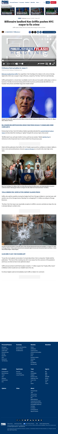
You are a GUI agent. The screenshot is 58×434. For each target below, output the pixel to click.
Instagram (22, 420)
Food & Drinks (5, 380)
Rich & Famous (5, 373)
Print (38, 32)
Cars (3, 376)
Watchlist (33, 2)
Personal (18, 371)
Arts (3, 381)
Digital (32, 371)
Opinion (4, 388)
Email (40, 32)
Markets (27, 2)
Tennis (46, 383)
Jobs (32, 392)
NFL (46, 371)
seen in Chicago (29, 149)
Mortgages (4, 347)
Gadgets (32, 375)
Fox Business (5, 2)
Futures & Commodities (36, 352)
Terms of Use (34, 394)
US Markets (33, 348)
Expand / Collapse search (44, 2)
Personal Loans (5, 352)
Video (18, 388)
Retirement (4, 359)
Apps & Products (34, 411)
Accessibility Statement (36, 404)
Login (47, 2)
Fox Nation (33, 407)
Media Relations (34, 399)
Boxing (46, 378)
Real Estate (19, 369)
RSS (33, 420)
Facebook (30, 32)
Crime (19, 18)
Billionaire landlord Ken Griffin (10, 74)
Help (37, 423)
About (32, 388)
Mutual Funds (34, 364)
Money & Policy (19, 348)
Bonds (32, 354)
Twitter (32, 32)
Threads (35, 32)
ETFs (32, 355)
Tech (32, 369)
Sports (47, 369)
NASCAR (47, 376)
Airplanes (4, 378)
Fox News (33, 406)
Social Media (33, 373)
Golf (46, 381)
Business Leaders (35, 357)
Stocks (32, 347)
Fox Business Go (34, 409)
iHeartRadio (41, 420)
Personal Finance (14, 2)
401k (3, 357)
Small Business (19, 350)
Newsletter (36, 420)
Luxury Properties (20, 375)
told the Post (46, 137)
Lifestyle (4, 369)
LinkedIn (30, 420)
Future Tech (33, 380)
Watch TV (53, 2)
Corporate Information (36, 401)
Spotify (38, 420)
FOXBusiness (16, 32)
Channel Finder (34, 390)
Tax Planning (4, 360)
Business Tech (34, 376)
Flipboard (28, 420)
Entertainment (5, 371)
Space (32, 383)
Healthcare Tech (34, 378)
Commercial (19, 373)
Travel (3, 375)
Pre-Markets (33, 362)
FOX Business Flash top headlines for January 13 (14, 68)
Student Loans (5, 348)
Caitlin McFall (9, 32)
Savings (3, 354)
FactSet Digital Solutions (13, 426)
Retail (32, 360)
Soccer (46, 380)
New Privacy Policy (18, 423)
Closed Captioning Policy (36, 402)
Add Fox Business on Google (49, 32)
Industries (33, 359)
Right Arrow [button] (55, 11)
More (37, 2)
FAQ (32, 397)
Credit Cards (4, 350)
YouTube (25, 420)
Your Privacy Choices (30, 423)
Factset (43, 425)
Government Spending (21, 347)
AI (31, 381)
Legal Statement (22, 426)
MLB (46, 375)
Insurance (4, 355)
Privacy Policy (34, 396)
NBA (46, 373)
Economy (21, 2)
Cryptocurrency (34, 350)
